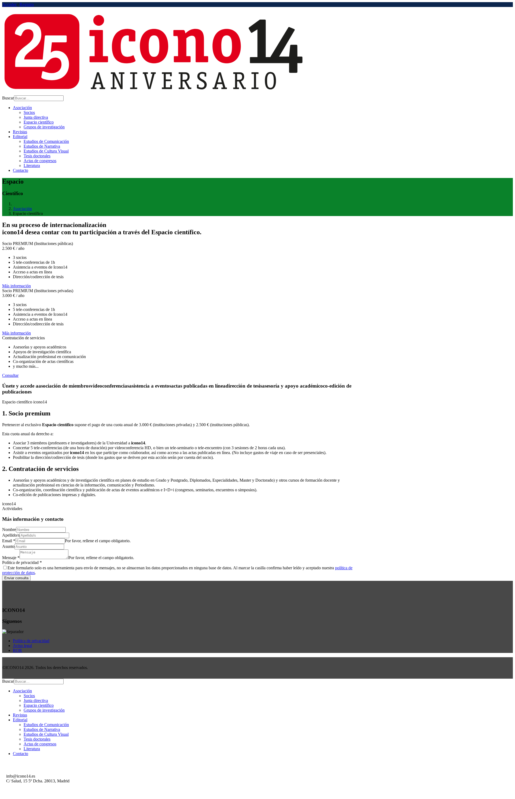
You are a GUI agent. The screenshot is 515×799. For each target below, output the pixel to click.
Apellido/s (11, 535)
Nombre (9, 529)
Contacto (20, 170)
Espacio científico (39, 122)
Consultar (10, 375)
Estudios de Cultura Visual (46, 151)
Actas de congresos (40, 160)
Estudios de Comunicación (46, 141)
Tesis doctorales (37, 156)
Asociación (22, 107)
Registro (27, 4)
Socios (29, 112)
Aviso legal (22, 645)
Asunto (8, 546)
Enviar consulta (16, 578)
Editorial (20, 136)
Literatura (32, 165)
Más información (16, 286)
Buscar (8, 98)
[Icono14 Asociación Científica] (155, 93)
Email (8, 540)
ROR (17, 650)
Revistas (20, 131)
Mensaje (11, 557)
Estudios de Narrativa (42, 146)
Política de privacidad (22, 562)
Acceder (9, 4)
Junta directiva (36, 117)
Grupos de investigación (44, 127)
